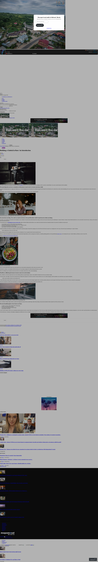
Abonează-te (39, 25)
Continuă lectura (49, 28)
